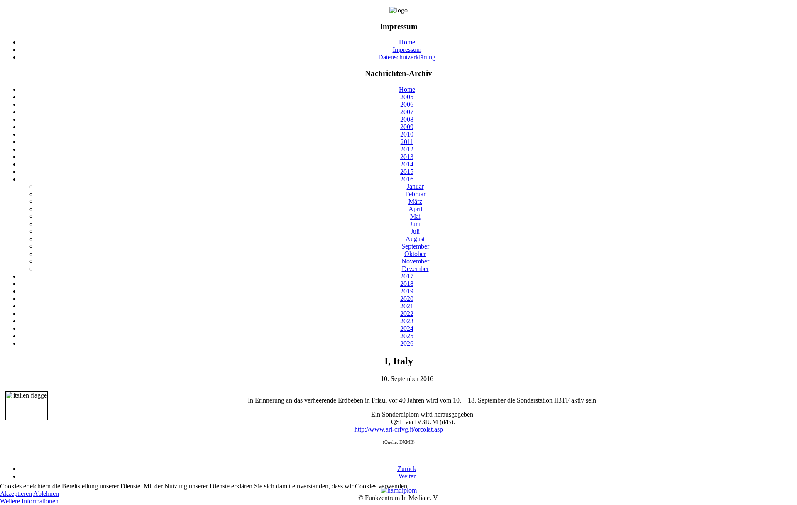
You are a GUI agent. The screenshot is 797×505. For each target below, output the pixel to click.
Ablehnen (46, 493)
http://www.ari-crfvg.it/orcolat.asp (398, 429)
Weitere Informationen (29, 501)
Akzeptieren (16, 493)
